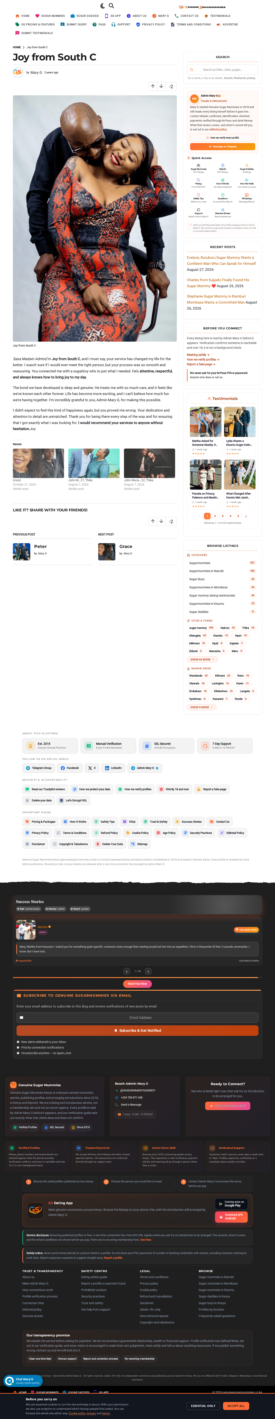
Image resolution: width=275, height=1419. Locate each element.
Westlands (198, 675)
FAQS (102, 24)
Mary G (163, 15)
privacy (91, 1413)
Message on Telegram (225, 146)
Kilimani (222, 675)
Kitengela (197, 635)
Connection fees (33, 1308)
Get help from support (95, 1315)
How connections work (37, 1295)
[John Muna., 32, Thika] (149, 463)
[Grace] (38, 463)
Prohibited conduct (94, 1295)
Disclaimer (147, 1308)
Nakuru (228, 627)
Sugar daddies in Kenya (214, 1301)
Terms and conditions (154, 1282)
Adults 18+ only (150, 1315)
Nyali (217, 643)
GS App (116, 15)
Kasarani (220, 698)
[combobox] (222, 70)
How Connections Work (230, 1111)
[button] (102, 6)
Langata (247, 691)
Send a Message (131, 1110)
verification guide (79, 1118)
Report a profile (113, 1263)
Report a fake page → (201, 364)
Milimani (197, 643)
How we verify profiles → (203, 359)
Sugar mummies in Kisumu (216, 1295)
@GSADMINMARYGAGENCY (137, 1095)
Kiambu (220, 635)
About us (140, 15)
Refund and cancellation (156, 1301)
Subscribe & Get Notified (140, 1036)
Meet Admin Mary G (35, 1289)
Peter (40, 546)
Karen (242, 683)
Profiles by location (211, 1315)
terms (106, 1413)
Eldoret (195, 651)
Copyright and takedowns (157, 1328)
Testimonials (220, 15)
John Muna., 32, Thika (138, 480)
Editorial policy (32, 1315)
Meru (237, 651)
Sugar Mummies (53, 15)
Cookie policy (148, 1295)
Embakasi (197, 691)
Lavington (220, 683)
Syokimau (197, 698)
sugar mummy (201, 627)
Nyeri (241, 635)
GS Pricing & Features (38, 24)
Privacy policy (149, 1289)
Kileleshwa (223, 691)
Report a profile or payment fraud (103, 1289)
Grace (17, 480)
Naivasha (216, 651)
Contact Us (190, 15)
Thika (248, 627)
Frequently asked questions (217, 1321)
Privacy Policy (153, 24)
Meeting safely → (198, 354)
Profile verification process (40, 1301)
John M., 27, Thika (80, 480)
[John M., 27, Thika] (93, 463)
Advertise (230, 24)
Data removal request (154, 1321)
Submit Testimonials (37, 33)
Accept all (236, 1406)
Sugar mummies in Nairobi (216, 1282)
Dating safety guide (94, 1282)
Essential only (203, 1406)
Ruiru (243, 675)
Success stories (32, 1321)
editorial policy (218, 129)
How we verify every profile (225, 137)
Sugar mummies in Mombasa (218, 1289)
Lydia (41, 927)
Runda (240, 698)
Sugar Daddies (88, 15)
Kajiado (236, 643)
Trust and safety (92, 1308)
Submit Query (77, 24)
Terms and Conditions (194, 24)
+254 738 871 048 (131, 1102)
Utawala (196, 683)
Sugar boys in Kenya (212, 1308)
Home (25, 15)
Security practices (93, 1301)
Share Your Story (137, 989)
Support (124, 24)
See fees (145, 1245)
